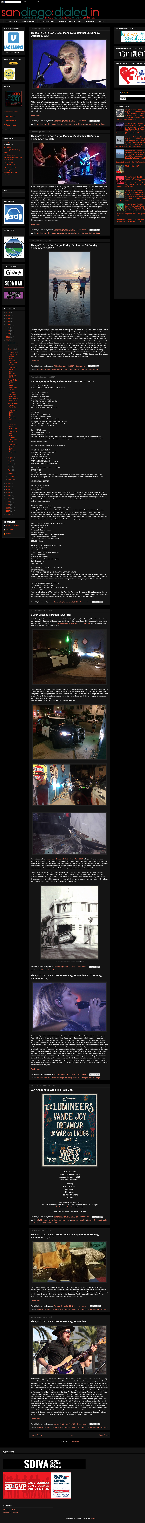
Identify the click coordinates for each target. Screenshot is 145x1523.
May (10, 467)
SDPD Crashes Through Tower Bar (51, 614)
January (11, 479)
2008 (8, 508)
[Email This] (90, 121)
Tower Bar (51, 970)
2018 (8, 337)
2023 (8, 321)
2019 (8, 334)
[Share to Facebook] (97, 121)
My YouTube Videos (10, 1512)
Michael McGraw (10, 167)
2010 (8, 502)
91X (37, 1220)
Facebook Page (9, 116)
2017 (8, 340)
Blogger (93, 1518)
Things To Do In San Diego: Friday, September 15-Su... (12, 384)
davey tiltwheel (41, 970)
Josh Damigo (8, 162)
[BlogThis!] (93, 121)
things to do (82, 124)
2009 (8, 505)
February (11, 476)
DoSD (6, 152)
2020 (8, 331)
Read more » (35, 115)
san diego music (50, 233)
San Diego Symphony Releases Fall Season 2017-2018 (62, 381)
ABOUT (101, 21)
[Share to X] (95, 121)
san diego (40, 124)
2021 (8, 328)
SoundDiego (8, 147)
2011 (8, 499)
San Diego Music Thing (12, 150)
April (10, 470)
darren (8, 534)
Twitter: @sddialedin (11, 112)
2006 (8, 514)
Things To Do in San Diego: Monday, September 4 (59, 1321)
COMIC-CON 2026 (28, 21)
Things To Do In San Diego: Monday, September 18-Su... (12, 372)
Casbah (6, 143)
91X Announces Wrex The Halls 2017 (52, 1089)
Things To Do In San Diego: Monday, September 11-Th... (12, 415)
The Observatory (10, 155)
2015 (8, 486)
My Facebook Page (10, 1510)
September (12, 352)
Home (70, 1435)
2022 (8, 324)
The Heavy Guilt (9, 164)
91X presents (45, 1220)
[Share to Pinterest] (99, 121)
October (11, 349)
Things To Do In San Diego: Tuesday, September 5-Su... (12, 436)
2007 (8, 511)
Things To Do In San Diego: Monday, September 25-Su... (12, 359)
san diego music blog (52, 124)
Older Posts (103, 1435)
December (12, 343)
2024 (8, 318)
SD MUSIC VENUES (47, 21)
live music (40, 1309)
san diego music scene (68, 124)
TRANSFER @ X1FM (132, 166)
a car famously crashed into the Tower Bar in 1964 (65, 859)
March (10, 473)
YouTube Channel (10, 125)
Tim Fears (9, 529)
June (10, 464)
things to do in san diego (96, 124)
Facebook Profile (10, 120)
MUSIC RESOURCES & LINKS (70, 21)
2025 (8, 315)
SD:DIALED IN (11, 21)
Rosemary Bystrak (12, 525)
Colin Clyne (8, 170)
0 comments (81, 121)
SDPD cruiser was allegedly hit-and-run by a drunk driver (70, 623)
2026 (8, 312)
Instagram (7, 129)
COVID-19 (90, 21)
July (9, 461)
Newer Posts (36, 1435)
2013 (8, 492)
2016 (8, 483)
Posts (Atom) (74, 1441)
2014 (8, 489)
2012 (8, 495)
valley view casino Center (48, 1222)
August (10, 458)
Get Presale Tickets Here (65, 1207)
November (12, 346)
